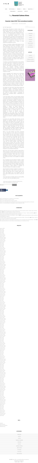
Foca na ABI (30, 57)
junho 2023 (2, 271)
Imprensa (10, 181)
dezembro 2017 (2, 345)
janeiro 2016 (2, 371)
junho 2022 (2, 284)
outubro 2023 (2, 266)
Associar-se (20, 11)
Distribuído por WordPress (19, 460)
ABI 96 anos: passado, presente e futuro (7, 199)
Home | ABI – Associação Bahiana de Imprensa (20, 459)
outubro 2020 (2, 307)
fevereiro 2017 (2, 356)
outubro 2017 (2, 347)
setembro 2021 (2, 294)
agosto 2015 (2, 377)
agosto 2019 (2, 323)
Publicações (12, 11)
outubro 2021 (2, 293)
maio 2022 (2, 285)
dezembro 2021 (3, 291)
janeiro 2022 (2, 290)
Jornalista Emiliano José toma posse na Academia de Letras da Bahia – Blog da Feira (15, 217)
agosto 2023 (2, 268)
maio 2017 (2, 353)
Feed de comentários (3, 425)
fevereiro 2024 (2, 262)
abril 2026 (2, 232)
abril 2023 (2, 273)
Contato (26, 11)
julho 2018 (2, 337)
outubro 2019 (2, 320)
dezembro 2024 (3, 250)
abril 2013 (1, 408)
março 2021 (2, 301)
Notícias (30, 35)
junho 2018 (2, 338)
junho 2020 (2, 311)
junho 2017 (2, 352)
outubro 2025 (2, 239)
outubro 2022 (2, 280)
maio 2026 (2, 231)
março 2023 (2, 274)
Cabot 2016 (5, 182)
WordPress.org (2, 426)
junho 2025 (2, 244)
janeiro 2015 (2, 385)
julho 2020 (2, 310)
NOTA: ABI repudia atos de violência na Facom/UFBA (9, 198)
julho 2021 (2, 297)
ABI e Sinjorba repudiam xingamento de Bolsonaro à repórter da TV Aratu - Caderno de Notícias (17, 212)
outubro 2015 (2, 374)
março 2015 (2, 382)
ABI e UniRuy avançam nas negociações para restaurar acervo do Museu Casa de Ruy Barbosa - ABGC (18, 219)
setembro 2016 (2, 362)
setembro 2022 (2, 281)
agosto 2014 (2, 390)
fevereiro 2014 (2, 397)
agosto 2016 (2, 363)
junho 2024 (2, 257)
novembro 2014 (3, 387)
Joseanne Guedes (15, 23)
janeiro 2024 (2, 263)
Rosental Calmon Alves (13, 182)
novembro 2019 (3, 319)
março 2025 (2, 247)
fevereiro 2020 (2, 316)
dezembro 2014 (3, 386)
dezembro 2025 (3, 237)
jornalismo (5, 181)
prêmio (18, 181)
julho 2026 (2, 229)
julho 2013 (2, 405)
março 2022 (2, 288)
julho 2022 (2, 283)
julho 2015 (2, 378)
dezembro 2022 (3, 277)
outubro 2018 (2, 334)
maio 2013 (2, 407)
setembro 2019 (2, 321)
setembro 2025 (2, 240)
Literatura (30, 39)
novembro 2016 (3, 360)
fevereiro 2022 (2, 289)
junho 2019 (2, 325)
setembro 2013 (2, 403)
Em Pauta (30, 55)
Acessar (1, 423)
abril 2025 (2, 246)
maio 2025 (2, 245)
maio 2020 (2, 312)
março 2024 (2, 261)
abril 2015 (1, 381)
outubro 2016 (2, 361)
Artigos (30, 37)
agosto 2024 (2, 255)
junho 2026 (2, 230)
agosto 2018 (2, 336)
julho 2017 (2, 351)
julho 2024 (2, 256)
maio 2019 (2, 326)
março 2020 (2, 315)
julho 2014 (2, 391)
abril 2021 (1, 300)
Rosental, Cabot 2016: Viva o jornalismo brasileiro (19, 21)
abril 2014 (1, 395)
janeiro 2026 (2, 236)
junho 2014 (2, 392)
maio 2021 (2, 299)
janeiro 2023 (2, 276)
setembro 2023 (2, 267)
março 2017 (2, 355)
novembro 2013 (3, 400)
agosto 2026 (2, 228)
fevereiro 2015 (2, 383)
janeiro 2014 (2, 398)
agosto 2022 (2, 282)
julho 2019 (2, 324)
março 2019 (2, 328)
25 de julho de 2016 (22, 23)
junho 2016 (2, 365)
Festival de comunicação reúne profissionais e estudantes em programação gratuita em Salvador (17, 201)
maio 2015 (2, 380)
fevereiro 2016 (2, 370)
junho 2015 (2, 379)
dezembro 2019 (3, 318)
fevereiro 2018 (2, 343)
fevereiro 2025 (2, 248)
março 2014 (2, 396)
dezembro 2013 (3, 399)
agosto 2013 (2, 404)
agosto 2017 (2, 350)
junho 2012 (2, 415)
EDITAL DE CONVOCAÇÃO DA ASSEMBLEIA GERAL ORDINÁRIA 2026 (12, 203)
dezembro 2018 (3, 332)
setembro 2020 (2, 308)
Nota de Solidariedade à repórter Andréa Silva (12, 211)
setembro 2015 (2, 376)
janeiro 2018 (2, 344)
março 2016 (2, 369)
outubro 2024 (2, 253)
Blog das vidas (19, 453)
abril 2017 (1, 354)
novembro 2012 (3, 413)
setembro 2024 (2, 254)
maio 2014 (2, 394)
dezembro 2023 (3, 264)
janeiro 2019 (2, 330)
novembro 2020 (3, 306)
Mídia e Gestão (30, 43)
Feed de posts (2, 424)
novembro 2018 (3, 333)
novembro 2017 (2, 346)
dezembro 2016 (3, 359)
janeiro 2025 (2, 249)
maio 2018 (2, 339)
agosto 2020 (2, 309)
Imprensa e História (30, 59)
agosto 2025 (2, 241)
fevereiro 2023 (2, 275)
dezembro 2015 (3, 372)
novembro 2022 (3, 279)
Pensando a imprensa (30, 61)
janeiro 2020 (2, 317)
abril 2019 (1, 327)
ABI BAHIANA (30, 33)
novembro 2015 (3, 373)
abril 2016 (1, 368)
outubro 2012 (2, 414)
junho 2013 (2, 406)
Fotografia (19, 449)
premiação (14, 181)
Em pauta (19, 19)
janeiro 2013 (2, 412)
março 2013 (2, 409)
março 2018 (2, 342)
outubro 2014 (2, 388)
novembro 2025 (3, 238)
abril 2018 (1, 341)
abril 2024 (2, 259)
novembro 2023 (3, 265)
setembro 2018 (2, 335)
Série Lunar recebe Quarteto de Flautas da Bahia (8, 200)
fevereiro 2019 (2, 329)
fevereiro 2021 (2, 302)
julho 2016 (2, 364)
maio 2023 (2, 272)
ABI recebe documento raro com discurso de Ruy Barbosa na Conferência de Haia (14, 220)
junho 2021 (2, 298)
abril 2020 (2, 314)
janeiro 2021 (2, 303)
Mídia (21, 181)
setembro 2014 (2, 389)
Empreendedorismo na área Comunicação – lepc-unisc (9, 215)
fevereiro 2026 (2, 235)
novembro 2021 (3, 292)
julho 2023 (2, 270)
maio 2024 (2, 258)
